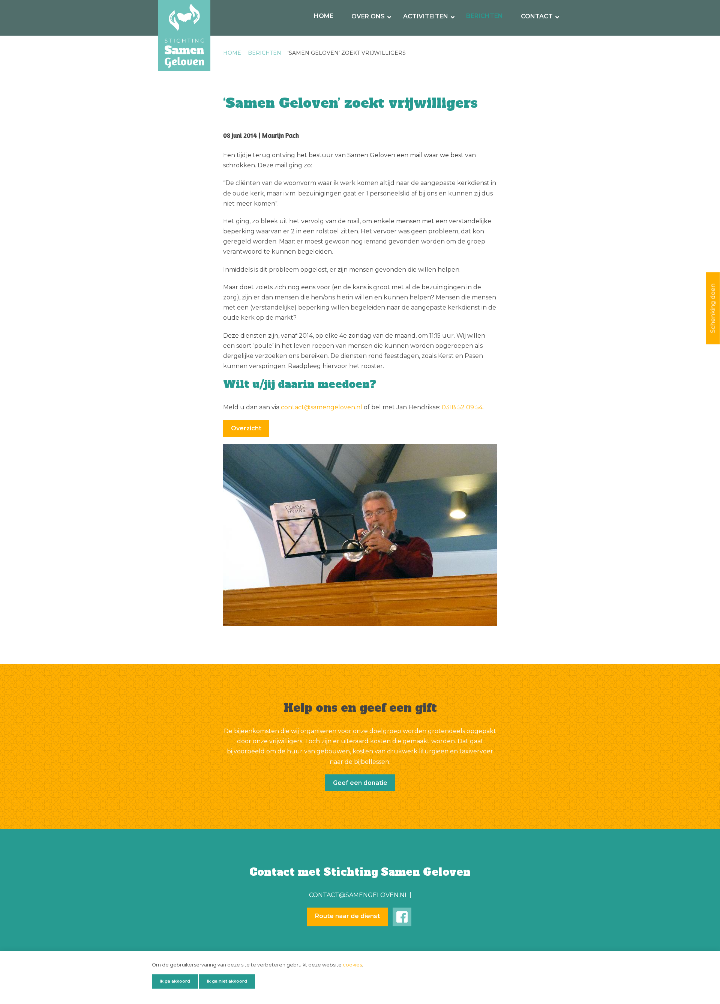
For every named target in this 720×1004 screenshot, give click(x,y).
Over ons (368, 16)
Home (323, 16)
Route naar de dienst (347, 916)
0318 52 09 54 (462, 407)
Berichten (484, 16)
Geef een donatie (360, 782)
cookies (352, 965)
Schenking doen (712, 308)
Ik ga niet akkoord (227, 981)
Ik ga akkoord (175, 981)
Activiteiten (425, 16)
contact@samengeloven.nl (321, 407)
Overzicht (246, 428)
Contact (537, 16)
